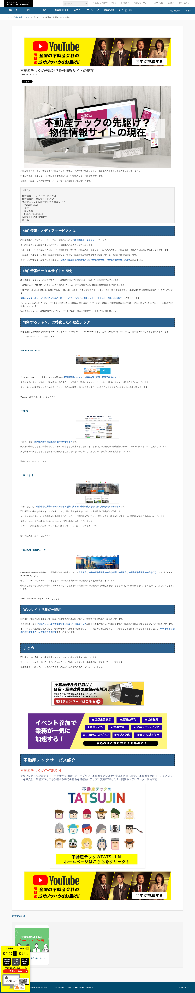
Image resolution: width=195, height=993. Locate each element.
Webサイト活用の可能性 (34, 217)
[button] (19, 944)
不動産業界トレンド (61, 10)
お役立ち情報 (109, 10)
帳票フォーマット (141, 3)
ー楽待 (25, 208)
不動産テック (12, 10)
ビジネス (77, 10)
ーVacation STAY (30, 205)
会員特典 (171, 3)
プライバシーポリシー (75, 988)
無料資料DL (125, 3)
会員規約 (90, 988)
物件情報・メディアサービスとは (39, 196)
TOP (7, 17)
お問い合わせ (184, 3)
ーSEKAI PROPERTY (33, 214)
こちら (53, 397)
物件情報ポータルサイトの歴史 (38, 199)
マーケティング (93, 10)
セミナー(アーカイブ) (125, 10)
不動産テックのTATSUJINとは (104, 3)
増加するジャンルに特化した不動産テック (43, 202)
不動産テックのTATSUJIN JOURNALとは (35, 988)
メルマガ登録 (158, 3)
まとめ (25, 220)
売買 (44, 10)
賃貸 (28, 10)
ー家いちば (27, 211)
